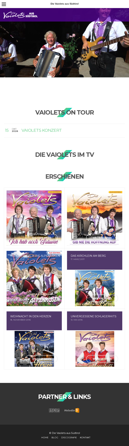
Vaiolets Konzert (41, 130)
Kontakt (85, 437)
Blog (55, 437)
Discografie (69, 437)
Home (44, 437)
